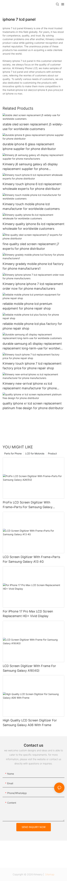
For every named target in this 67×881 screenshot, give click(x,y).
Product (52, 453)
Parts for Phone (13, 453)
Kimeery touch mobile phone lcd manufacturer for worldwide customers (31, 206)
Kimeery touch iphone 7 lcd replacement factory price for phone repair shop (32, 366)
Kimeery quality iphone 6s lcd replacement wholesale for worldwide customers (33, 226)
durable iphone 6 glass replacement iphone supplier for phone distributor (29, 146)
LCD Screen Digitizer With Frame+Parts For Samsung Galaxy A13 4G (31, 559)
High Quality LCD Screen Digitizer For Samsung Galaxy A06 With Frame (30, 722)
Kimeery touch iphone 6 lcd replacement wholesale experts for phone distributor (32, 186)
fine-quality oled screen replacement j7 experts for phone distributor (31, 246)
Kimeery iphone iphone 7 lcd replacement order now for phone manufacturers (33, 286)
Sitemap (49, 874)
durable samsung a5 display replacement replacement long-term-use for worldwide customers (33, 346)
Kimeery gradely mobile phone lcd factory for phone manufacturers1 (33, 266)
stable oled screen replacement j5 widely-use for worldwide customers (33, 126)
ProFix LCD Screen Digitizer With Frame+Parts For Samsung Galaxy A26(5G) (27, 505)
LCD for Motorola (34, 453)
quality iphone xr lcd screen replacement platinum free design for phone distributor (33, 406)
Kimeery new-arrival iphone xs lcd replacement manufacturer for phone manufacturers (30, 386)
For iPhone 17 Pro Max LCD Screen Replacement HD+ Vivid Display (28, 613)
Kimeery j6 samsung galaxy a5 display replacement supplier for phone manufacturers (30, 166)
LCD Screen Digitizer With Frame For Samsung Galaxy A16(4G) (29, 668)
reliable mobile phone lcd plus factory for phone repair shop (32, 326)
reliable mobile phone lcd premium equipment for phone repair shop (27, 306)
